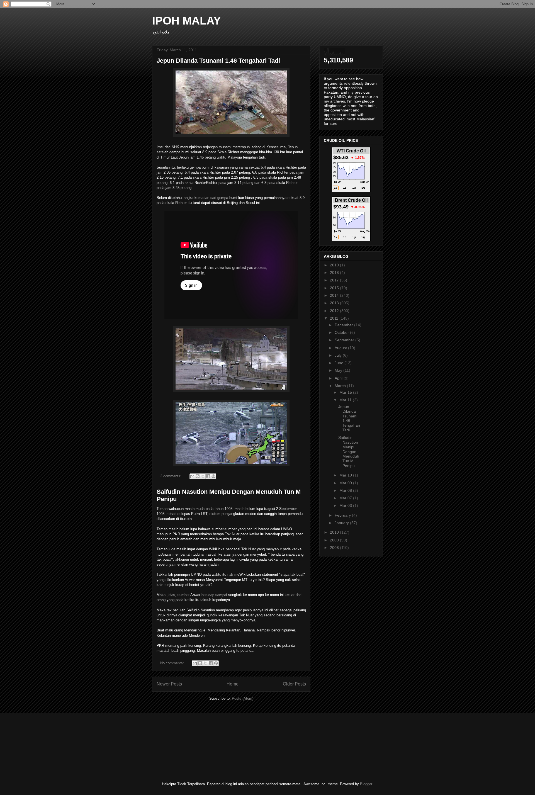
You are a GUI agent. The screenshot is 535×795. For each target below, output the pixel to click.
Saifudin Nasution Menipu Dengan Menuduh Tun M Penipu (348, 451)
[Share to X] (203, 476)
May (339, 370)
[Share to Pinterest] (213, 476)
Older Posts (294, 684)
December (344, 325)
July (339, 355)
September (345, 340)
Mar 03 (346, 505)
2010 (335, 532)
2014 (335, 295)
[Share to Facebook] (208, 476)
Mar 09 (346, 483)
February (343, 515)
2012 (335, 310)
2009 (335, 540)
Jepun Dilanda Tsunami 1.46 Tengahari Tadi (218, 60)
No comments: (172, 663)
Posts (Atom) (242, 698)
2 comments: (171, 476)
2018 (335, 272)
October (342, 332)
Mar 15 (346, 392)
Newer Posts (169, 684)
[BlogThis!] (197, 476)
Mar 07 (346, 498)
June (339, 363)
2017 (335, 280)
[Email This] (192, 476)
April (339, 378)
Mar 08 (346, 490)
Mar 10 (346, 475)
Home (233, 684)
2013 (335, 303)
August (341, 348)
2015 (335, 288)
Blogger (366, 784)
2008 (335, 547)
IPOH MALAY (186, 20)
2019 (335, 265)
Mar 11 (346, 400)
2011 (334, 318)
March (341, 385)
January (342, 523)
